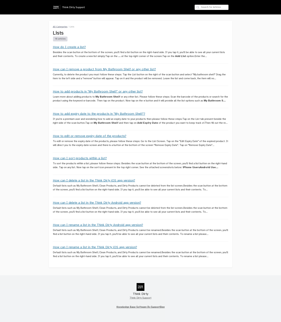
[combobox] (211, 7)
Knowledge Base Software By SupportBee (140, 307)
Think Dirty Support (140, 298)
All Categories (60, 27)
